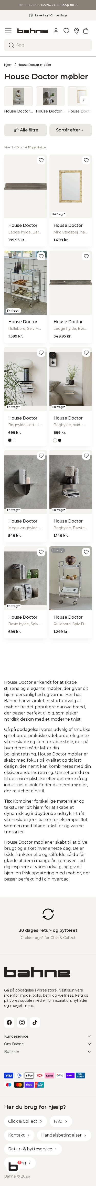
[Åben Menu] (8, 31)
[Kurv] (86, 31)
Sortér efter (68, 130)
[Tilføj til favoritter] (41, 160)
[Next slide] (84, 100)
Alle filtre (29, 130)
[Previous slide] (12, 100)
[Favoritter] (66, 31)
